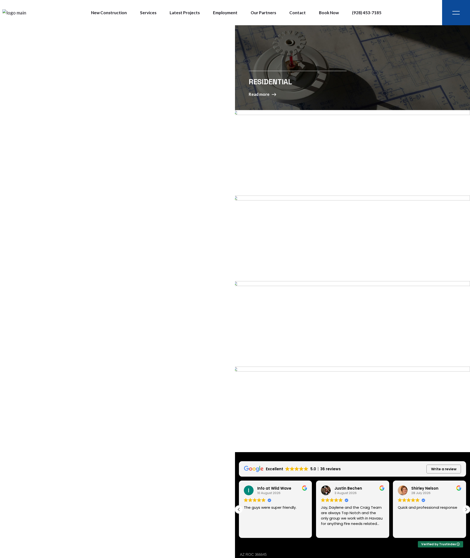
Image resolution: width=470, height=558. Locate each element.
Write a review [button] (444, 469)
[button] (466, 509)
